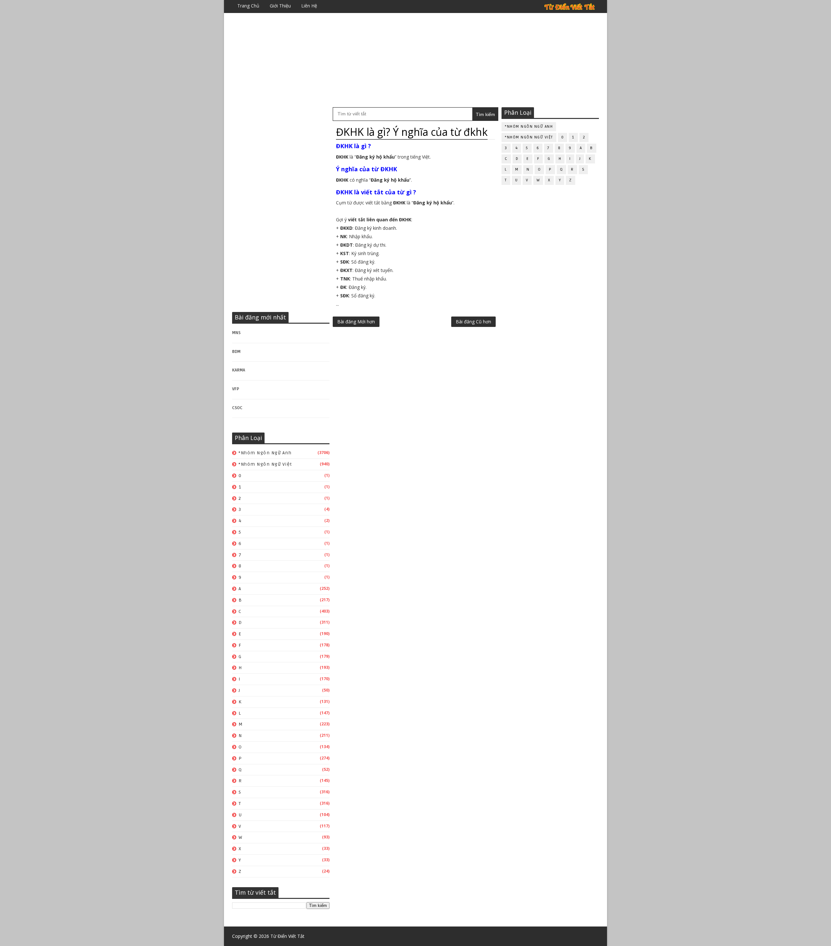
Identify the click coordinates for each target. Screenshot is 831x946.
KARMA (238, 370)
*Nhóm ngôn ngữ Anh (265, 453)
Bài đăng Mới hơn (356, 321)
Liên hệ (309, 6)
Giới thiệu (280, 6)
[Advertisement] (415, 60)
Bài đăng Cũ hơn (473, 321)
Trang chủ (248, 6)
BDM (236, 351)
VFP (235, 389)
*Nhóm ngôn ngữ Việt (265, 464)
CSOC (237, 407)
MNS (236, 332)
